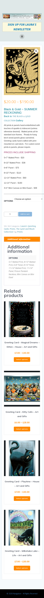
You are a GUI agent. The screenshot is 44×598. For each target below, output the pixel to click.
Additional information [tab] (18, 239)
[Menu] (22, 36)
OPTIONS (8, 201)
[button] (36, 51)
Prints (12, 228)
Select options (22, 359)
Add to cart (25, 214)
